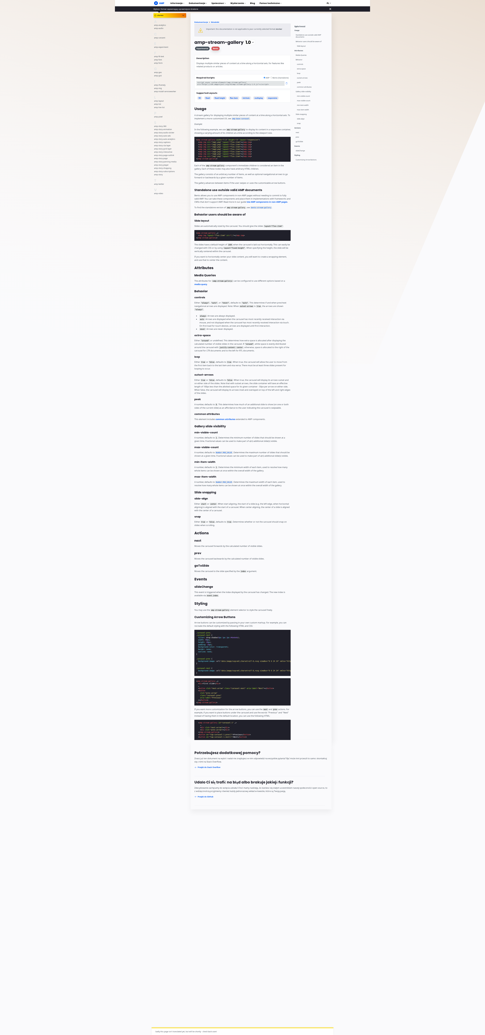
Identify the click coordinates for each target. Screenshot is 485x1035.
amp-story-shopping (162, 168)
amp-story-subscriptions (164, 171)
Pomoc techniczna (270, 3)
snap (299, 123)
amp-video (158, 193)
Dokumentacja (197, 3)
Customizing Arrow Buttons (306, 160)
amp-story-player (161, 165)
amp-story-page (161, 158)
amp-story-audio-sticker (164, 132)
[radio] (264, 77)
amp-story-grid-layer (163, 148)
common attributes (304, 87)
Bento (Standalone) (281, 78)
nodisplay (258, 98)
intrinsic (246, 98)
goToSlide (299, 141)
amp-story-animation (163, 129)
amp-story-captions (162, 142)
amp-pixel (158, 116)
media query (200, 284)
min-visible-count (303, 96)
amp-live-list (159, 107)
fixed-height (220, 98)
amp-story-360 (160, 126)
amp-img (158, 88)
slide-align (301, 119)
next (297, 132)
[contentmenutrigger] (311, 27)
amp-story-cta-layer (162, 145)
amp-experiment (161, 47)
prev (297, 137)
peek (299, 82)
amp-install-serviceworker (165, 91)
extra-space (301, 69)
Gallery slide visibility (303, 91)
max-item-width (303, 110)
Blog (252, 3)
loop (298, 73)
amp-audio (158, 28)
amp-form (158, 63)
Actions (297, 128)
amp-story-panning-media (165, 161)
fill (200, 98)
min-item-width (303, 105)
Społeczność (217, 3)
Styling (297, 155)
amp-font (158, 59)
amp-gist (158, 75)
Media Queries (301, 55)
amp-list (157, 104)
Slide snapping (301, 114)
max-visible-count (303, 101)
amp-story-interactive (163, 152)
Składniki (215, 22)
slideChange (300, 151)
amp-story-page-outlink (164, 155)
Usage (296, 30)
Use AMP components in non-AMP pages (267, 202)
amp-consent (159, 37)
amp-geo (158, 72)
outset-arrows (302, 78)
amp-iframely (159, 85)
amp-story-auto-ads (162, 136)
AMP (268, 78)
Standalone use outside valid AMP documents (308, 36)
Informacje (176, 3)
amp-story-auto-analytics (164, 139)
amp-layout (159, 101)
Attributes (298, 51)
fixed (207, 98)
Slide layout (301, 46)
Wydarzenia (237, 3)
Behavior (299, 60)
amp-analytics (160, 25)
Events (297, 146)
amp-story (158, 174)
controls (300, 64)
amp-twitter (159, 184)
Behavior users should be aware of (308, 41)
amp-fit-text (159, 56)
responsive (272, 98)
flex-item (234, 98)
